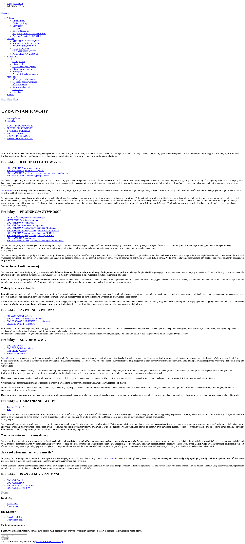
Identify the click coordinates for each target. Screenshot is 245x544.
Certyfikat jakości (15, 520)
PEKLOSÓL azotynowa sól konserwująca (26, 217)
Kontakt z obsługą (15, 517)
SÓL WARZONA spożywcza (20, 223)
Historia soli (17, 64)
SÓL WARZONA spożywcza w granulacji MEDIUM (31, 233)
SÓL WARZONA (15, 480)
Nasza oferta (12, 503)
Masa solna (17, 89)
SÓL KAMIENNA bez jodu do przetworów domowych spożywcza (37, 173)
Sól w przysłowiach (21, 87)
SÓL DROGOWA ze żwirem (20, 348)
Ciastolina (16, 92)
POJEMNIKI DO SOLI (17, 353)
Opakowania (12, 506)
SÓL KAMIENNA (15, 483)
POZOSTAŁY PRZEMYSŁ (25, 54)
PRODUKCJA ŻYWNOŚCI (25, 43)
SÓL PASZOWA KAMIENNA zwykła (24, 318)
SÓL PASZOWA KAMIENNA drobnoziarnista (28, 321)
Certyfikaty (17, 26)
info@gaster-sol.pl (15, 3)
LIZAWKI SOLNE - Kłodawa (21, 324)
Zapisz (5, 539)
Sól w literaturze (19, 84)
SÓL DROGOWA (20, 49)
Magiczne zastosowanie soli (24, 82)
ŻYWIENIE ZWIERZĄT (24, 46)
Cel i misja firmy (19, 23)
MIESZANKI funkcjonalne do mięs (23, 220)
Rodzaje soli (18, 71)
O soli (9, 59)
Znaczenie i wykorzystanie (24, 66)
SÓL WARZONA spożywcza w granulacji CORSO (30, 235)
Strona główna (13, 118)
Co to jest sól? (18, 61)
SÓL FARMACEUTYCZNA (20, 485)
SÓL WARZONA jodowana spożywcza (25, 168)
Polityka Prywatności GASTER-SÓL (29, 33)
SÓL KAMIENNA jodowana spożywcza (25, 170)
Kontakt (10, 94)
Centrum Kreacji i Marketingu (49, 541)
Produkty (11, 38)
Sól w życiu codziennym (23, 79)
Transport (16, 28)
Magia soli (11, 77)
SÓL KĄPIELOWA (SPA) (19, 488)
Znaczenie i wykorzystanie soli (26, 74)
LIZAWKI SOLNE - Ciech (19, 316)
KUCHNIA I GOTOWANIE (25, 41)
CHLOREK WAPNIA (17, 351)
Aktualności (12, 56)
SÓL (9, 409)
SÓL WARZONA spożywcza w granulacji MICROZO (31, 228)
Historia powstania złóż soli (24, 69)
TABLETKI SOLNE (16, 407)
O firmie (10, 18)
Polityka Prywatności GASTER (26, 36)
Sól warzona (6, 190)
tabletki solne (12, 358)
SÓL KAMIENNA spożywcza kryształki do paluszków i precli (35, 240)
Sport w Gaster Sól (20, 31)
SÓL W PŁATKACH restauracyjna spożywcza (28, 175)
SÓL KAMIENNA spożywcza (21, 238)
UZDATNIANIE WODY (24, 51)
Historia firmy (18, 21)
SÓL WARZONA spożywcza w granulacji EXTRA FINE (33, 230)
